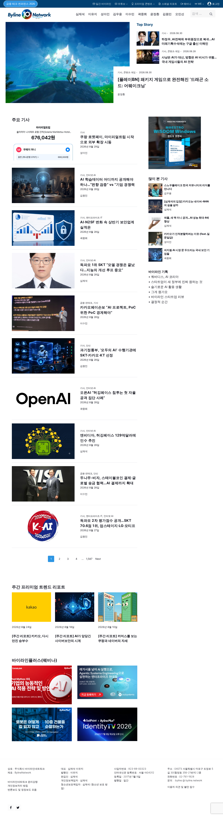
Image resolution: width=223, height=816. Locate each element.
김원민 (167, 14)
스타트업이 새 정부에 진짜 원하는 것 (176, 282)
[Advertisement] (179, 345)
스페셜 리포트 (169, 3)
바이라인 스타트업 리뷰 (167, 297)
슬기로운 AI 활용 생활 (166, 287)
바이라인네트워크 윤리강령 (23, 781)
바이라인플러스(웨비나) (34, 660)
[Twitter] (18, 807)
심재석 (80, 14)
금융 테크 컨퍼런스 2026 (20, 3)
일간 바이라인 (103, 3)
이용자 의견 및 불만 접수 (181, 786)
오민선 (179, 14)
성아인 (105, 14)
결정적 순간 (159, 302)
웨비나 (187, 3)
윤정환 (154, 14)
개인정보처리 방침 (18, 785)
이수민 (129, 14)
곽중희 (142, 14)
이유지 (92, 14)
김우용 (117, 14)
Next (98, 558)
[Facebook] (11, 807)
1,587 (89, 558)
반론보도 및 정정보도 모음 (22, 789)
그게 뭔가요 (159, 292)
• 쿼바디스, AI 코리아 (163, 277)
